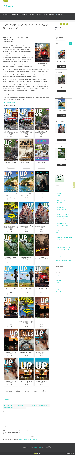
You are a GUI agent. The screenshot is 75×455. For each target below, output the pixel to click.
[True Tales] (42, 245)
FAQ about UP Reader (60, 202)
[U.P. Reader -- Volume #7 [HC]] (26, 213)
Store (57, 232)
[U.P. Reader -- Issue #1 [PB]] (42, 369)
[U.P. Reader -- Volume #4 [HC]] (42, 276)
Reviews (6, 20)
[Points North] (26, 307)
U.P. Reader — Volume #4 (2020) (63, 216)
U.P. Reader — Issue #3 (61, 212)
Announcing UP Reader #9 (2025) (62, 249)
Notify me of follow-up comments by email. (12, 432)
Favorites (35, 391)
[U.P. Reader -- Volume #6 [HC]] (11, 245)
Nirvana (37, 449)
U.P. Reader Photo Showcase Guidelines (64, 237)
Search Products (9, 391)
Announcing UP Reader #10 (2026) (63, 247)
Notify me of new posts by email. (10, 433)
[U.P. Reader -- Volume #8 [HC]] (11, 181)
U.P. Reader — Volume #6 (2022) (63, 221)
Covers (57, 282)
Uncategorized (59, 291)
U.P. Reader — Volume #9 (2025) (63, 228)
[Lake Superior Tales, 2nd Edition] (26, 340)
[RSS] (7, 1)
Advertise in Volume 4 (60, 191)
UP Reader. (8, 6)
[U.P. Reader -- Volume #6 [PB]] (26, 245)
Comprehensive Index (60, 200)
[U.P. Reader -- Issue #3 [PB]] (11, 340)
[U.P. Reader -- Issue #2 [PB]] (11, 369)
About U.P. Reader (59, 188)
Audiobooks (58, 193)
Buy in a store (58, 198)
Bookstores (58, 280)
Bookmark (7, 399)
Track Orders (26, 391)
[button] (60, 38)
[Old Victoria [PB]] (42, 150)
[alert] (64, 30)
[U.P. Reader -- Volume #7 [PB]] (42, 213)
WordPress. (41, 449)
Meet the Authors (59, 287)
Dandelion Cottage (60, 284)
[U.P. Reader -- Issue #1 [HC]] (26, 369)
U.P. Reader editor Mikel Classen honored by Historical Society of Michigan (13, 406)
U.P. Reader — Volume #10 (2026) (63, 214)
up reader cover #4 (59, 239)
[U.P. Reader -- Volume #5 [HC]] (11, 276)
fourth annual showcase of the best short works (14, 44)
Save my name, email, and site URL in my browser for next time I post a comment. (19, 430)
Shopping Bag (44, 391)
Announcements (59, 278)
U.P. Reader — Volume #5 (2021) (63, 218)
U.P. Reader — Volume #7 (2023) (63, 223)
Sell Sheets (58, 230)
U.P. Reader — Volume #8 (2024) (63, 225)
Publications (58, 205)
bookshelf (58, 195)
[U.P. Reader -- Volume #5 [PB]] (26, 276)
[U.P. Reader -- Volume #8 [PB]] (26, 181)
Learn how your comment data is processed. (28, 439)
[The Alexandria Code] (42, 181)
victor (6, 31)
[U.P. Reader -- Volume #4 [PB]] (11, 307)
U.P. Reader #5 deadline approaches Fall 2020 (38, 405)
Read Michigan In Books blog (9, 102)
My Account (18, 391)
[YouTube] (4, 1)
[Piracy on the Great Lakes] (26, 150)
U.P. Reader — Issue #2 (61, 209)
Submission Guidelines (60, 235)
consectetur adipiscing (37, 447)
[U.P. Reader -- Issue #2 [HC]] (42, 340)
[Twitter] (5, 1)
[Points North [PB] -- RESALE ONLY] (11, 213)
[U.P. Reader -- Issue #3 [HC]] (42, 307)
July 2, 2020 (12, 31)
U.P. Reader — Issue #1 (61, 207)
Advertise (58, 275)
